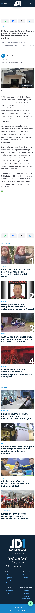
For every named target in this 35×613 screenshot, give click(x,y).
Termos (26, 591)
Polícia (9, 580)
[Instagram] (12, 558)
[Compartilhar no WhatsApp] (5, 21)
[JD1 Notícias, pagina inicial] (17, 3)
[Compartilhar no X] (21, 21)
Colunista (26, 575)
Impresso (26, 578)
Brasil (9, 575)
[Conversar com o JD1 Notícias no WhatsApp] (30, 603)
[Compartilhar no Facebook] (13, 21)
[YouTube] (19, 558)
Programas (9, 591)
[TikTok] (22, 558)
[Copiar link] (30, 21)
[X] (16, 558)
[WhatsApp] (25, 558)
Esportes (9, 578)
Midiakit (26, 593)
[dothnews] (21, 610)
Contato (26, 596)
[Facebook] (9, 558)
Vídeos (9, 593)
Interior (8, 583)
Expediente (26, 599)
